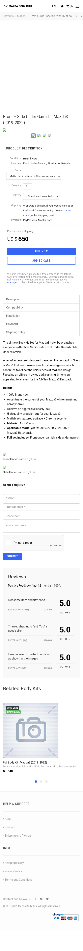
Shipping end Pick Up (18, 835)
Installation (13, 315)
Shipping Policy (14, 862)
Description (13, 299)
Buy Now (41, 251)
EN (54, 6)
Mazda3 (22, 15)
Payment (12, 324)
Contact (10, 827)
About (8, 818)
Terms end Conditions (18, 879)
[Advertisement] (41, 67)
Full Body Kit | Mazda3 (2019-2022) (25, 762)
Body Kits (8, 15)
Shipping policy (15, 332)
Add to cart (41, 260)
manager (12, 282)
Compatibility (14, 307)
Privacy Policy (13, 871)
